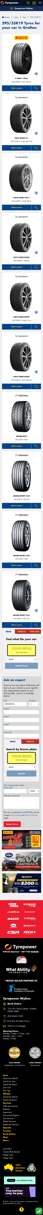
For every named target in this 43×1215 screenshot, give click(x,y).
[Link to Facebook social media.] (21, 1209)
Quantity (32, 701)
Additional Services (11, 1124)
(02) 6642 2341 (15, 1016)
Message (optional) (11, 795)
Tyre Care (7, 1087)
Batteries (6, 1109)
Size (5, 701)
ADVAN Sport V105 (21, 496)
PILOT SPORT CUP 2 (21, 198)
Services (7, 1103)
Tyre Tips (6, 1090)
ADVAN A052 (21, 436)
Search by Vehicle (10, 1078)
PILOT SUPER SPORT (21, 257)
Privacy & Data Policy (17, 1202)
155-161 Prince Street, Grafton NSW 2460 (22, 1010)
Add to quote (16, 88)
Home (6, 17)
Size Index (7, 1149)
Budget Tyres (8, 1155)
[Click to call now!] (28, 3)
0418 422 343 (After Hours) (18, 1021)
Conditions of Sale (32, 1202)
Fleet (5, 1137)
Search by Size (9, 1081)
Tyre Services (8, 1118)
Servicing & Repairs (11, 1115)
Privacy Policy (15, 815)
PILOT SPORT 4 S (21, 138)
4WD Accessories (10, 1106)
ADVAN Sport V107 (21, 615)
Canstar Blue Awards (11, 1152)
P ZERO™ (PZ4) (21, 78)
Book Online (9, 1134)
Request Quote (12, 824)
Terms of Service (31, 815)
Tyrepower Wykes (23, 8)
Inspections (7, 1112)
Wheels (6, 1093)
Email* (6, 724)
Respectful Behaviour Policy (12, 1204)
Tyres (5, 1075)
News (6, 1140)
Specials (7, 1127)
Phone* (7, 716)
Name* (7, 709)
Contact (7, 1131)
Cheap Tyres (8, 1158)
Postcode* (8, 732)
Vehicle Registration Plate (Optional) (14, 786)
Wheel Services (9, 1121)
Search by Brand (10, 1084)
